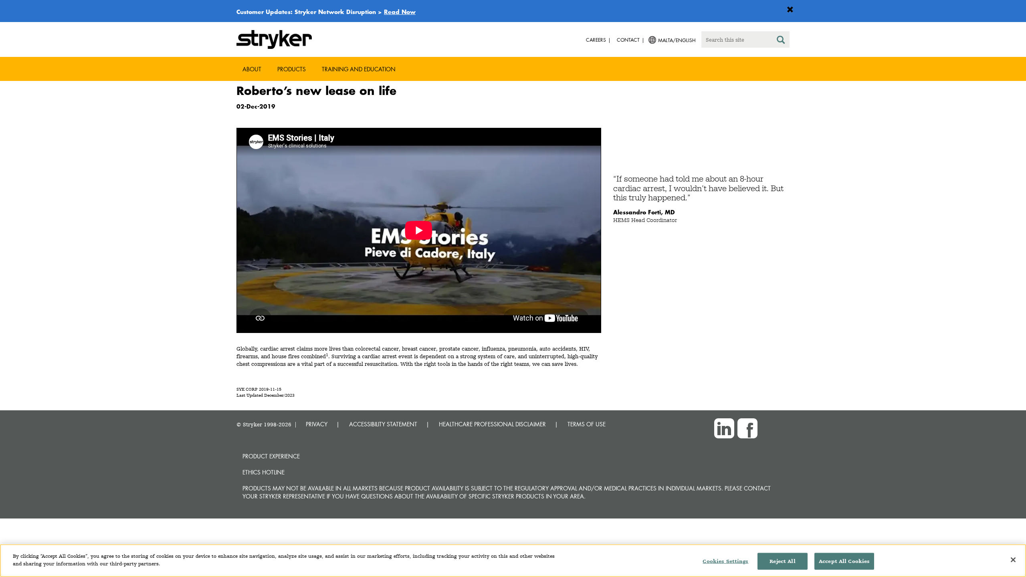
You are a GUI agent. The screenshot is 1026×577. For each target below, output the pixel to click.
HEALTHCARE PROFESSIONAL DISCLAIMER (492, 424)
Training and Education (359, 69)
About (251, 69)
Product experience (271, 456)
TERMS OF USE (587, 424)
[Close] (1013, 560)
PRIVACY (316, 424)
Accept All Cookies (844, 561)
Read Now (400, 12)
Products (291, 69)
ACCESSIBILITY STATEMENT (383, 424)
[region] (513, 560)
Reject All (782, 561)
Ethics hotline (263, 472)
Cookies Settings (725, 561)
